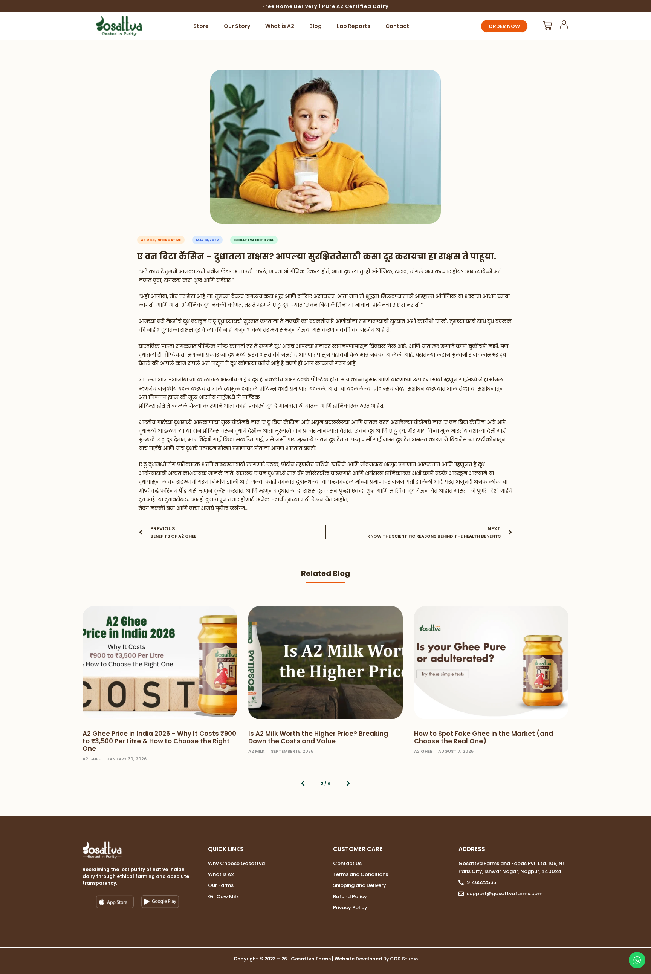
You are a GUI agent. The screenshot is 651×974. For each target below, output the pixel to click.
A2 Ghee (92, 759)
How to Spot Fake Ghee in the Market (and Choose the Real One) (483, 737)
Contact (397, 26)
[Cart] (547, 25)
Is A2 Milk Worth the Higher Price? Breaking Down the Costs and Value (318, 737)
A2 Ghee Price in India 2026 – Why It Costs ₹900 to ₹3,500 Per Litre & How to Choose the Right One (159, 741)
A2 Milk (148, 240)
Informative (168, 240)
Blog (315, 26)
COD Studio (404, 959)
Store (201, 26)
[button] (303, 783)
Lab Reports (353, 26)
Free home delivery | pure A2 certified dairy (325, 6)
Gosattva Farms (311, 959)
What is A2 (279, 26)
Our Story (237, 26)
